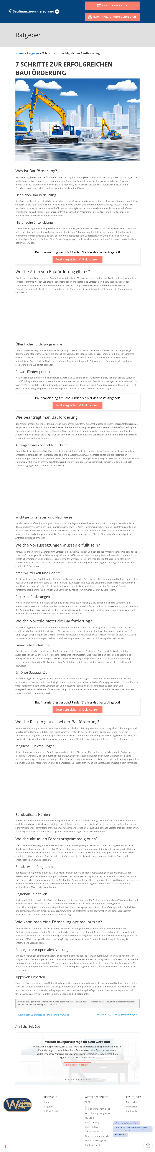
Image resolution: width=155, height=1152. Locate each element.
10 (89, 1079)
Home (19, 53)
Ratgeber (33, 53)
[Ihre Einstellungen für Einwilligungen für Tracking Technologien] (5, 1147)
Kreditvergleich (114, 5)
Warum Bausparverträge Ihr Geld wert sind (77, 1042)
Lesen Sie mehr (77, 1065)
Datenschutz (132, 1102)
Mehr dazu (52, 1004)
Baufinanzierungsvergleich (114, 17)
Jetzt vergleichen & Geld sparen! (77, 259)
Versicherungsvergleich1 (97, 1113)
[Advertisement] (78, 319)
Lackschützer (91, 1127)
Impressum (132, 1107)
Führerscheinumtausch (97, 1136)
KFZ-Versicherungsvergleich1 (97, 1108)
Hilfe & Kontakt (51, 1111)
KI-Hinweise (132, 1111)
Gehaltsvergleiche (94, 1131)
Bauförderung (92, 1122)
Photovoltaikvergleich (96, 1141)
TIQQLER (89, 1118)
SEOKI (88, 1102)
